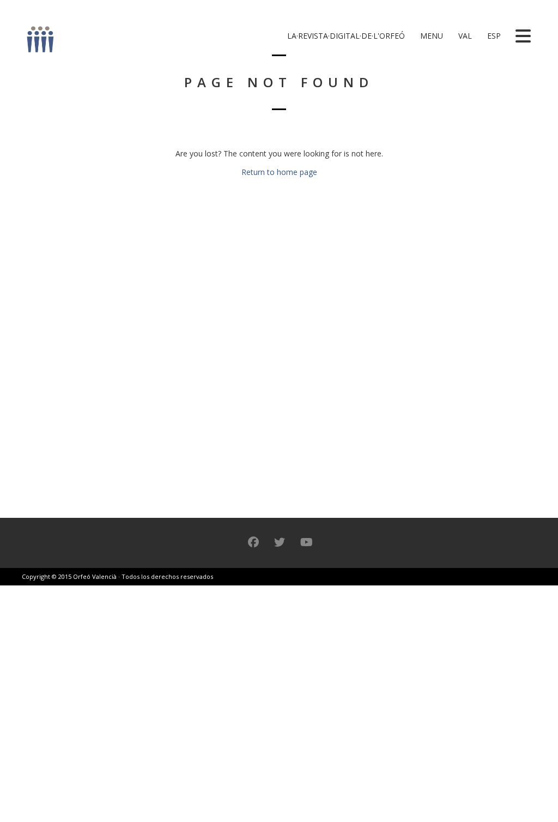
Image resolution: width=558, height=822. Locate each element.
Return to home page (279, 172)
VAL (464, 36)
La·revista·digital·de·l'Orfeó (345, 36)
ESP (493, 36)
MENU (430, 36)
